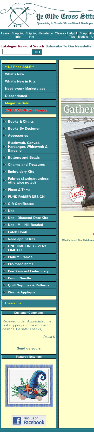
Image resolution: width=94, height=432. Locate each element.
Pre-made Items (20, 264)
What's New (14, 74)
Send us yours (29, 348)
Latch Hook (17, 232)
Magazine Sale (17, 103)
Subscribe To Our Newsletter (69, 46)
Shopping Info (18, 35)
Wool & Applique (21, 292)
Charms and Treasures (26, 164)
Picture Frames (20, 257)
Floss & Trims (19, 190)
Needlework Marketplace (25, 88)
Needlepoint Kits (21, 239)
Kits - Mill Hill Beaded (25, 225)
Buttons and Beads (24, 157)
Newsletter (46, 33)
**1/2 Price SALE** (19, 67)
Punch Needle (19, 278)
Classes (60, 33)
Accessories (18, 135)
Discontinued (16, 96)
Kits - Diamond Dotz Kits (28, 218)
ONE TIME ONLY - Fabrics (26, 110)
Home (5, 33)
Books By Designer (24, 128)
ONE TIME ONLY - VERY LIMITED (27, 248)
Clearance (13, 303)
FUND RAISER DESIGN (26, 197)
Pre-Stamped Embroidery (28, 271)
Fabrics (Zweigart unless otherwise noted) (28, 180)
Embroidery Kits (21, 171)
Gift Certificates (21, 204)
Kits (11, 211)
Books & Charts (21, 121)
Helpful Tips (72, 35)
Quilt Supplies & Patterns (28, 285)
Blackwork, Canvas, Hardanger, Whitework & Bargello (27, 146)
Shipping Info (31, 35)
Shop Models (83, 35)
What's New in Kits (20, 81)
